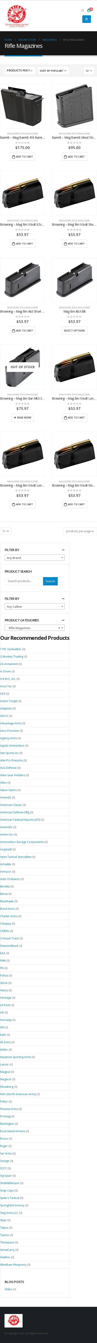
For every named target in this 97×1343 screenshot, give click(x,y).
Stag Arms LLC (9, 1213)
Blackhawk (7, 901)
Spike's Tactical (9, 1198)
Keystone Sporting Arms (15, 1057)
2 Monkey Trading (11, 656)
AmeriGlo (6, 827)
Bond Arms (7, 909)
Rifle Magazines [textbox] (33, 628)
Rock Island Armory (12, 1131)
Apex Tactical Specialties (15, 857)
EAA (2, 953)
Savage (4, 1161)
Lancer (4, 1064)
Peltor (4, 1101)
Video (8, 1289)
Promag (5, 1116)
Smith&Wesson (9, 1183)
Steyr (3, 1220)
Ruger (4, 1146)
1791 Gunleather (10, 649)
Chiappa (5, 923)
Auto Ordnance (10, 879)
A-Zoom (5, 671)
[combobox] (35, 557)
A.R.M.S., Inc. (8, 679)
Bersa (4, 894)
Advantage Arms (10, 723)
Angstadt (6, 849)
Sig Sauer (6, 1176)
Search (50, 581)
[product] (22, 106)
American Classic (11, 805)
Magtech (5, 1079)
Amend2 (5, 797)
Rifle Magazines (29, 133)
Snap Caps (7, 1190)
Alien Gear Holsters (12, 775)
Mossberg (6, 1087)
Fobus (4, 975)
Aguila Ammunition (12, 745)
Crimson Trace (9, 938)
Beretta (5, 886)
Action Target (8, 701)
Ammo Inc (6, 834)
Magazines (13, 133)
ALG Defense (8, 768)
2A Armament (9, 664)
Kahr (3, 1035)
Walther (5, 1257)
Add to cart (24, 156)
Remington (7, 1124)
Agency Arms (8, 738)
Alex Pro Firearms (11, 760)
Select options (74, 330)
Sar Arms (6, 1153)
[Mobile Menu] (86, 19)
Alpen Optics (8, 790)
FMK (3, 961)
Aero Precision (9, 731)
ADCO (4, 716)
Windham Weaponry (13, 1265)
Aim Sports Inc (9, 753)
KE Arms (5, 1042)
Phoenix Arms (9, 1109)
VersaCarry (7, 1250)
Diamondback (9, 946)
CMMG (4, 931)
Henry (4, 990)
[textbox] (35, 558)
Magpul (5, 1072)
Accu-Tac (6, 686)
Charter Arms (8, 916)
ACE (2, 694)
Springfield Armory (12, 1205)
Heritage (5, 998)
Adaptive (6, 708)
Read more (24, 417)
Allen (3, 783)
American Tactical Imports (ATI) (20, 820)
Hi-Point (5, 1005)
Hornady (6, 1020)
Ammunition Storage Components (22, 842)
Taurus (4, 1235)
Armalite (5, 864)
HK (2, 1012)
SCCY (3, 1168)
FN (2, 968)
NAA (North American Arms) (18, 1094)
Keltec (4, 1050)
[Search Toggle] (83, 10)
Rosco (4, 1139)
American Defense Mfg (14, 812)
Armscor (5, 872)
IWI (2, 1027)
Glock (3, 983)
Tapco (4, 1228)
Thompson (7, 1242)
